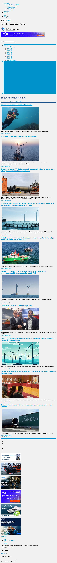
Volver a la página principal (7, 101)
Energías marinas (8, 61)
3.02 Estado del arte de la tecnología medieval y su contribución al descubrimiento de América (31, 78)
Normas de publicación (12, 89)
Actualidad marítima (8, 44)
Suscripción (6, 12)
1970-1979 (9, 53)
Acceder (5, 17)
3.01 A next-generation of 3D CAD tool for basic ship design (23, 77)
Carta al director (10, 9)
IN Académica (7, 64)
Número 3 (9, 76)
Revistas (6, 45)
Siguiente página (8, 436)
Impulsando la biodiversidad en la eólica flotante (16, 105)
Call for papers (10, 88)
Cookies (5, 543)
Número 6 (9, 65)
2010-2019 (9, 48)
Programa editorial (11, 7)
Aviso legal (6, 16)
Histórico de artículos (11, 60)
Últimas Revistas (10, 47)
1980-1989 (9, 52)
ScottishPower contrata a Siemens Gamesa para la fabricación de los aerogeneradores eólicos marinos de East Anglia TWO (23, 272)
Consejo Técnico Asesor (12, 5)
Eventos (5, 93)
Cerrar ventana (4, 553)
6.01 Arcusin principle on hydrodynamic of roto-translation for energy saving (27, 66)
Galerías (5, 13)
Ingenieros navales (8, 92)
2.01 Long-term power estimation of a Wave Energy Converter (24, 81)
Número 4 (9, 72)
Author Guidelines (11, 8)
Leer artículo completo (6, 133)
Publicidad (6, 11)
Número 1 (9, 82)
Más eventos (3, 536)
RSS (5, 15)
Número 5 (9, 68)
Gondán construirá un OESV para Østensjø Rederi (16, 306)
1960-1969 (9, 55)
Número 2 (9, 80)
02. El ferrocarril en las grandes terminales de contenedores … (24, 86)
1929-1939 (9, 58)
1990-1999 (9, 51)
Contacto (6, 541)
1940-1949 (9, 57)
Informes (6, 62)
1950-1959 (9, 56)
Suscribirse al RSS (18, 101)
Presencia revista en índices (13, 4)
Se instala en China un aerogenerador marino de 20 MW (19, 136)
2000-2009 (9, 49)
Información (9, 90)
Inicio (5, 539)
